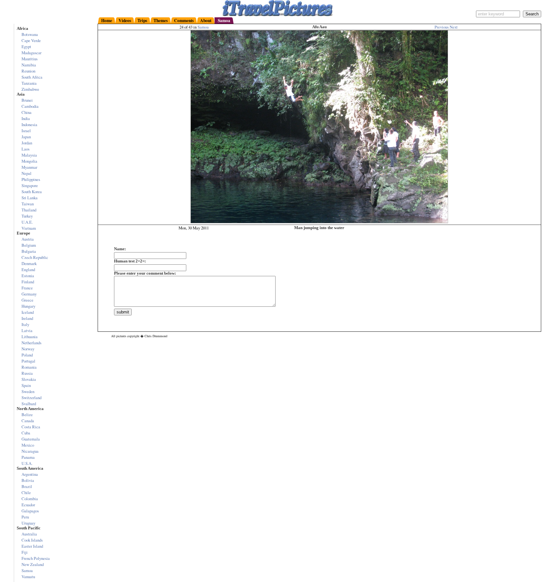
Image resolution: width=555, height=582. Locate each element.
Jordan (27, 143)
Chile (26, 492)
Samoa (203, 27)
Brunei (27, 100)
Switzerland (31, 397)
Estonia (28, 275)
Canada (28, 421)
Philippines (31, 179)
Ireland (27, 318)
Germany (29, 294)
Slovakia (29, 379)
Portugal (28, 361)
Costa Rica (31, 427)
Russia (27, 373)
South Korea (32, 191)
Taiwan (28, 204)
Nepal (26, 173)
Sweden (28, 391)
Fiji (25, 552)
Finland (28, 282)
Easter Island (32, 546)
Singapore (30, 185)
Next (454, 27)
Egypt (26, 46)
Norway (28, 349)
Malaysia (29, 155)
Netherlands (31, 343)
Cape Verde (31, 40)
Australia (29, 534)
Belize (27, 414)
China (26, 112)
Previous (442, 27)
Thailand (29, 210)
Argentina (30, 474)
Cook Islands (32, 540)
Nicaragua (30, 451)
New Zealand (33, 564)
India (26, 118)
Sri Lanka (30, 198)
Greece (27, 300)
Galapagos (30, 511)
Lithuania (30, 336)
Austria (28, 239)
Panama (28, 457)
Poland (27, 355)
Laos (26, 149)
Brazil (27, 486)
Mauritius (30, 59)
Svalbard (29, 404)
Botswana (30, 34)
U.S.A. (27, 463)
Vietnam (29, 228)
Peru (25, 517)
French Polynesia (36, 558)
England (28, 269)
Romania (29, 367)
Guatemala (31, 439)
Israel (26, 130)
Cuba (26, 433)
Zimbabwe (30, 89)
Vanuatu (28, 576)
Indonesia (29, 124)
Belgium (29, 245)
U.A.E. (27, 222)
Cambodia (30, 106)
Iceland (28, 312)
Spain (26, 385)
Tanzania (29, 83)
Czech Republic (35, 257)
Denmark (29, 263)
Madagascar (31, 53)
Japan (26, 137)
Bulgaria (29, 251)
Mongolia (29, 161)
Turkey (27, 216)
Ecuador (28, 505)
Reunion (28, 71)
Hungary (28, 306)
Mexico (28, 445)
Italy (25, 324)
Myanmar (29, 167)
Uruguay (28, 523)
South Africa (32, 77)
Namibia (29, 65)
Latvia (27, 330)
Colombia (30, 498)
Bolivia (28, 480)
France (27, 288)
